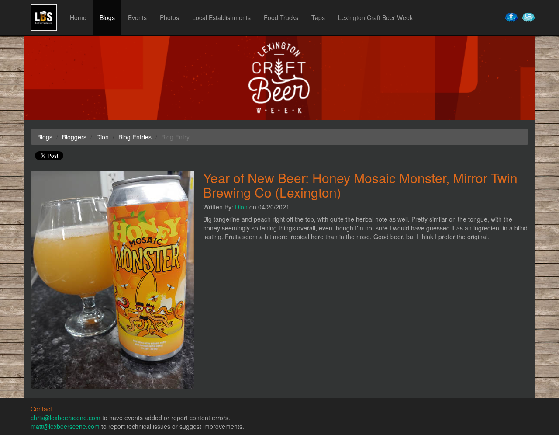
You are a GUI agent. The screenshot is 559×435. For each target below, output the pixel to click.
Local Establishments (221, 17)
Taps (318, 17)
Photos (169, 17)
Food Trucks (281, 17)
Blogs (107, 17)
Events (137, 17)
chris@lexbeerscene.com (65, 417)
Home (78, 17)
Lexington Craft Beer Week (375, 17)
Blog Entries (135, 136)
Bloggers (74, 136)
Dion (241, 206)
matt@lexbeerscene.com (65, 426)
